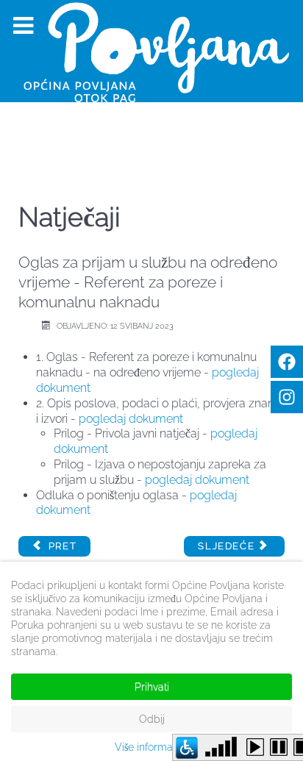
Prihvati (152, 687)
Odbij (152, 719)
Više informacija (152, 747)
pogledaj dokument (131, 419)
